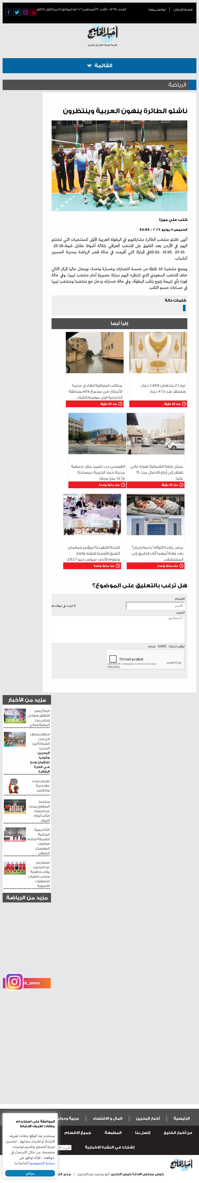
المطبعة (113, 1133)
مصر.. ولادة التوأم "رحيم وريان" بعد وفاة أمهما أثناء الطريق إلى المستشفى (157, 553)
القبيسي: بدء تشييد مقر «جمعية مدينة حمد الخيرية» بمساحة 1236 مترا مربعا (98, 472)
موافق (30, 1173)
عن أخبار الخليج (178, 1133)
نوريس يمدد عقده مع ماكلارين (41, 785)
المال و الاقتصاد (107, 1118)
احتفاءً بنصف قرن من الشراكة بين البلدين (40, 752)
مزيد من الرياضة (27, 898)
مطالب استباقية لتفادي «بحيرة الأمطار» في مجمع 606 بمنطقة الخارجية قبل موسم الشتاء (95, 391)
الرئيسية (182, 1118)
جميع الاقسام (78, 1133)
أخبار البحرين (148, 1118)
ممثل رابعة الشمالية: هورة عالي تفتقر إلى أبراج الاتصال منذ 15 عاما (156, 472)
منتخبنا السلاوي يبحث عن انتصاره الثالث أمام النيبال (39, 811)
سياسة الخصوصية (42, 1163)
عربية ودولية (67, 1118)
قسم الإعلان (183, 9)
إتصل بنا (142, 1133)
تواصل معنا (157, 9)
